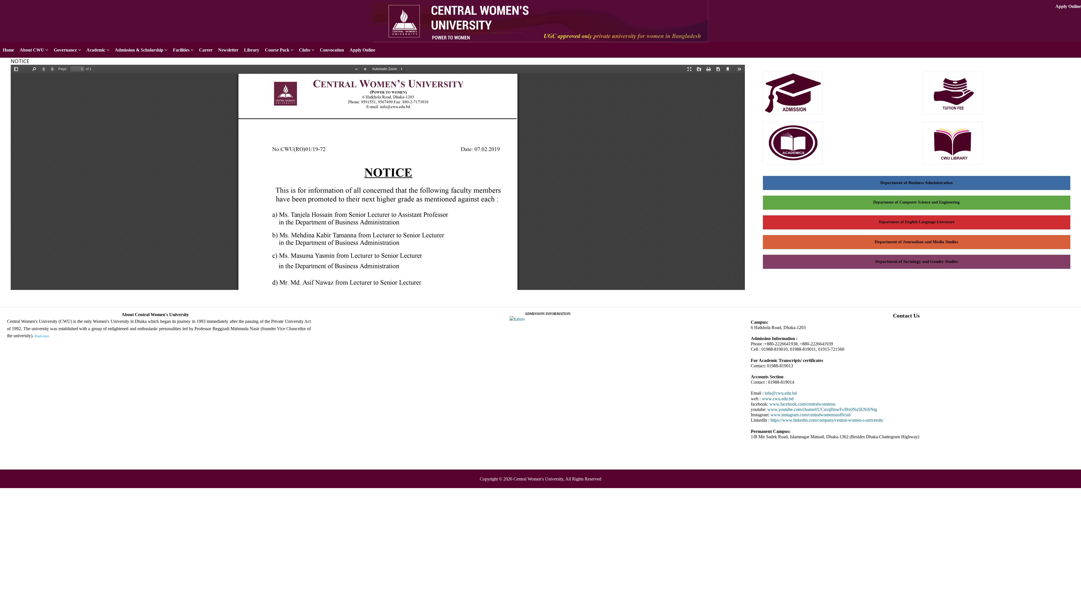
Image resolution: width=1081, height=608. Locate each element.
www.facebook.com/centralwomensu (802, 404)
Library (251, 50)
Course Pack (277, 50)
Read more (42, 336)
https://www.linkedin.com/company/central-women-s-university (826, 420)
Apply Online (1068, 6)
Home (8, 50)
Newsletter (228, 50)
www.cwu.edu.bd (778, 398)
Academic (95, 50)
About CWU (32, 50)
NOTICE (20, 61)
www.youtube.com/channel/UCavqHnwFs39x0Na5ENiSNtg (822, 409)
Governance (65, 50)
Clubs (304, 50)
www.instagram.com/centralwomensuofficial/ (810, 414)
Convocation (332, 50)
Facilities (181, 50)
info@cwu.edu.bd (781, 393)
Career (206, 50)
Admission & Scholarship (139, 50)
